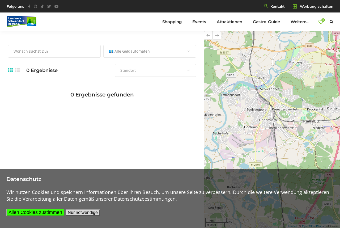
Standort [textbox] (128, 70)
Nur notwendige (83, 212)
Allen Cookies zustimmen (35, 212)
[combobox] (149, 51)
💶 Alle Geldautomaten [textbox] (129, 51)
